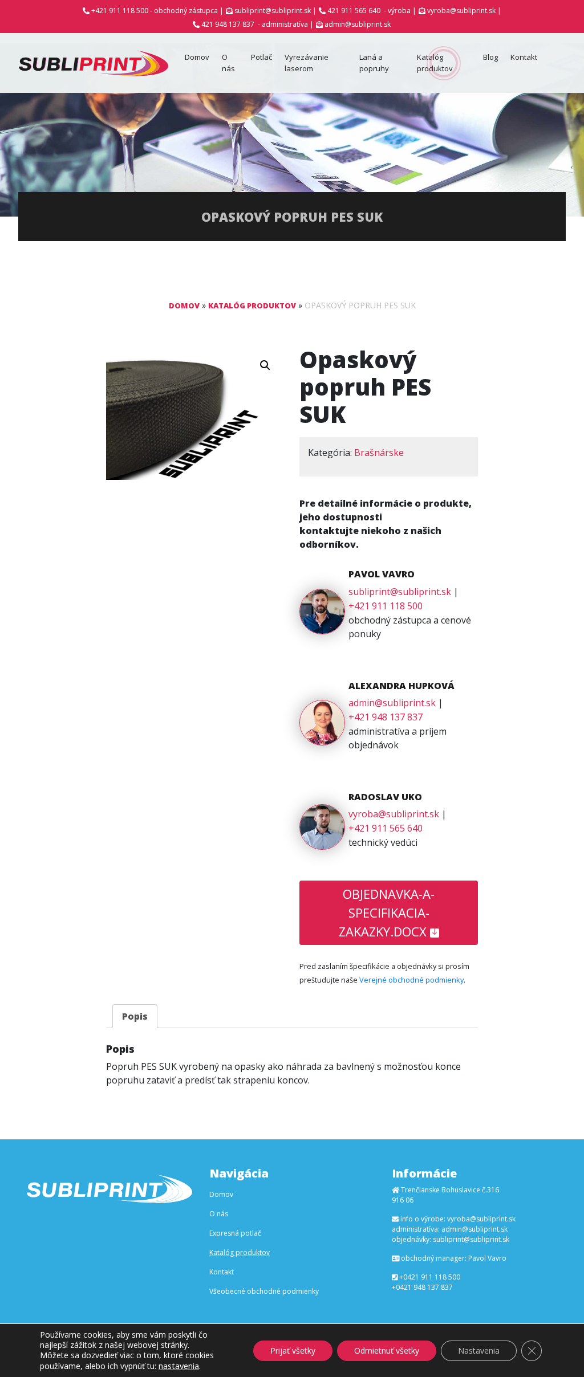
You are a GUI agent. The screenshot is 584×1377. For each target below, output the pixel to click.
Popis (135, 1016)
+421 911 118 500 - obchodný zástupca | (157, 10)
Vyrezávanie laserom (306, 63)
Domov (197, 57)
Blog (490, 57)
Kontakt (523, 57)
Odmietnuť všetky (386, 1350)
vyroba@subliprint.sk (393, 814)
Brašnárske (379, 452)
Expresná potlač (235, 1233)
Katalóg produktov (435, 63)
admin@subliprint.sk (358, 24)
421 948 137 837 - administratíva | (257, 24)
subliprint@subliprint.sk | (275, 10)
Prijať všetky (292, 1350)
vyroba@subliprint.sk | (464, 10)
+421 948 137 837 (385, 717)
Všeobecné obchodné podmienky (264, 1291)
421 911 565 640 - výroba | (371, 10)
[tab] (134, 1016)
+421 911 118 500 (385, 606)
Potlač (261, 57)
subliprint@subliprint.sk (399, 591)
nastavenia (179, 1365)
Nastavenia (479, 1350)
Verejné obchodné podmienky (411, 980)
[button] (265, 365)
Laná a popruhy (374, 63)
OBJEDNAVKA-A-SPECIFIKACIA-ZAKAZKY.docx (387, 912)
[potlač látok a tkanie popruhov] (93, 63)
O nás (228, 63)
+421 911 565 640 (385, 828)
